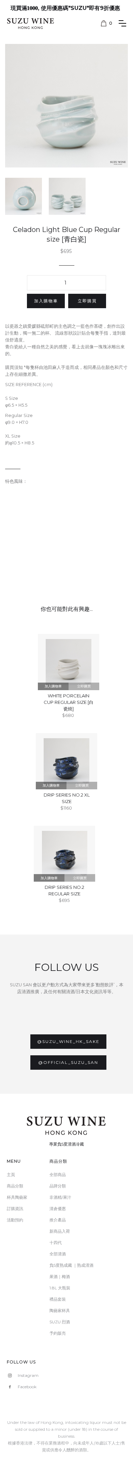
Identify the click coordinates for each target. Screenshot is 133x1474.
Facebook (27, 1386)
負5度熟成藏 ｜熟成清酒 (71, 1265)
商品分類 (15, 1185)
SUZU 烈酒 (59, 1321)
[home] (27, 21)
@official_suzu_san (68, 1062)
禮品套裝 (57, 1299)
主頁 (11, 1174)
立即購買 (87, 300)
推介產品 (57, 1219)
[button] (106, 23)
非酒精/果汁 (60, 1197)
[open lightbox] (66, 105)
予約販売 (57, 1333)
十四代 (55, 1242)
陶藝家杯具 (59, 1310)
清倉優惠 (57, 1208)
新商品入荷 (59, 1231)
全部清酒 (57, 1253)
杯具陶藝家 (17, 1197)
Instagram (28, 1375)
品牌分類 (57, 1185)
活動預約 (15, 1219)
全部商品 (57, 1174)
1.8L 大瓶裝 (59, 1287)
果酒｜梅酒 (59, 1276)
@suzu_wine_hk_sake (68, 1041)
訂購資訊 (15, 1208)
